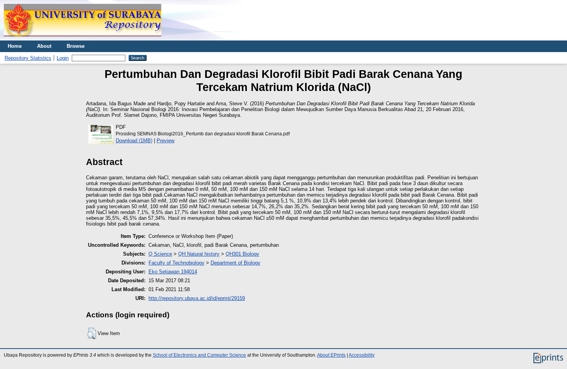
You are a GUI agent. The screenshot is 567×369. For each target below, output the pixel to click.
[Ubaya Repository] (82, 39)
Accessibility (362, 355)
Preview (165, 140)
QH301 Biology (242, 254)
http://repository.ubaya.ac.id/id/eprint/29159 (196, 298)
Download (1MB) (134, 140)
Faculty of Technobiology (176, 263)
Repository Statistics (28, 58)
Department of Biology (235, 263)
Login (63, 58)
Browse (75, 46)
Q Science (160, 254)
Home (15, 46)
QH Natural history (198, 254)
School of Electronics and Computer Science (199, 355)
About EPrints (331, 355)
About (44, 46)
